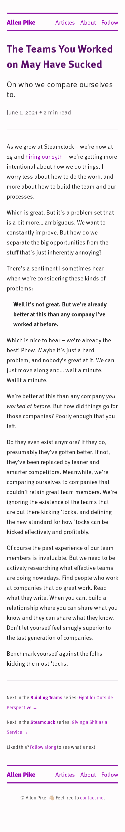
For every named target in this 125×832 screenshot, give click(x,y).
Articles (65, 22)
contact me (92, 797)
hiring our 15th (44, 156)
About (88, 22)
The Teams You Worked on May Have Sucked (60, 56)
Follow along (43, 747)
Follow (109, 22)
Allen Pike (21, 22)
